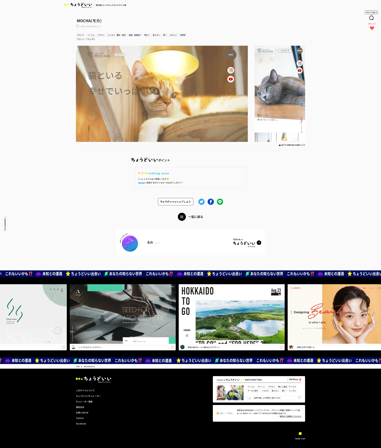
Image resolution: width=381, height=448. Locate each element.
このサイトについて (85, 390)
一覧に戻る (195, 217)
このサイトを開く (81, 319)
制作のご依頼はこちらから (290, 416)
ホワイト (80, 35)
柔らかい (156, 35)
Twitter (141, 182)
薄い (165, 35)
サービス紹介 (253, 390)
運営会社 (80, 407)
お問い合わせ (82, 412)
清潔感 (182, 35)
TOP (78, 366)
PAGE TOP (300, 438)
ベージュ (90, 35)
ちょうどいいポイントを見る (82, 309)
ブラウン (101, 35)
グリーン (261, 386)
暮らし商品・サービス (287, 386)
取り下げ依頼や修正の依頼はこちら (293, 145)
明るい (147, 35)
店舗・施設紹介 (135, 35)
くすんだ (265, 390)
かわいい (173, 35)
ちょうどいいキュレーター (88, 395)
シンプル (292, 390)
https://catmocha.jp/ (89, 26)
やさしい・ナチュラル (86, 39)
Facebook (81, 423)
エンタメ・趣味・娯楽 (117, 35)
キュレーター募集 (84, 401)
